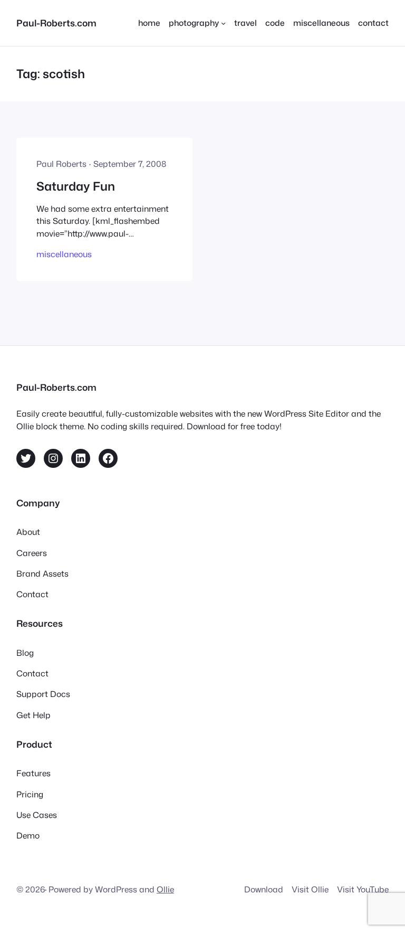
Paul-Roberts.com (56, 23)
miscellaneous (64, 254)
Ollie (165, 889)
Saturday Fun (75, 186)
